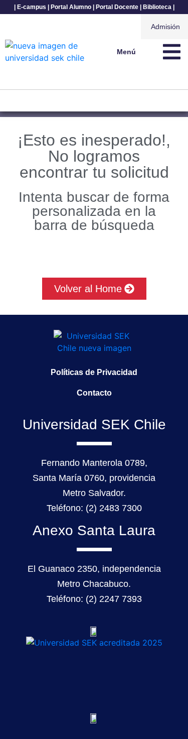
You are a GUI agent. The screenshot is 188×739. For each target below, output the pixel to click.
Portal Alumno (71, 7)
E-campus (31, 7)
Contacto (94, 393)
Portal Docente (117, 7)
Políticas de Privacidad (94, 372)
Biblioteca (157, 7)
